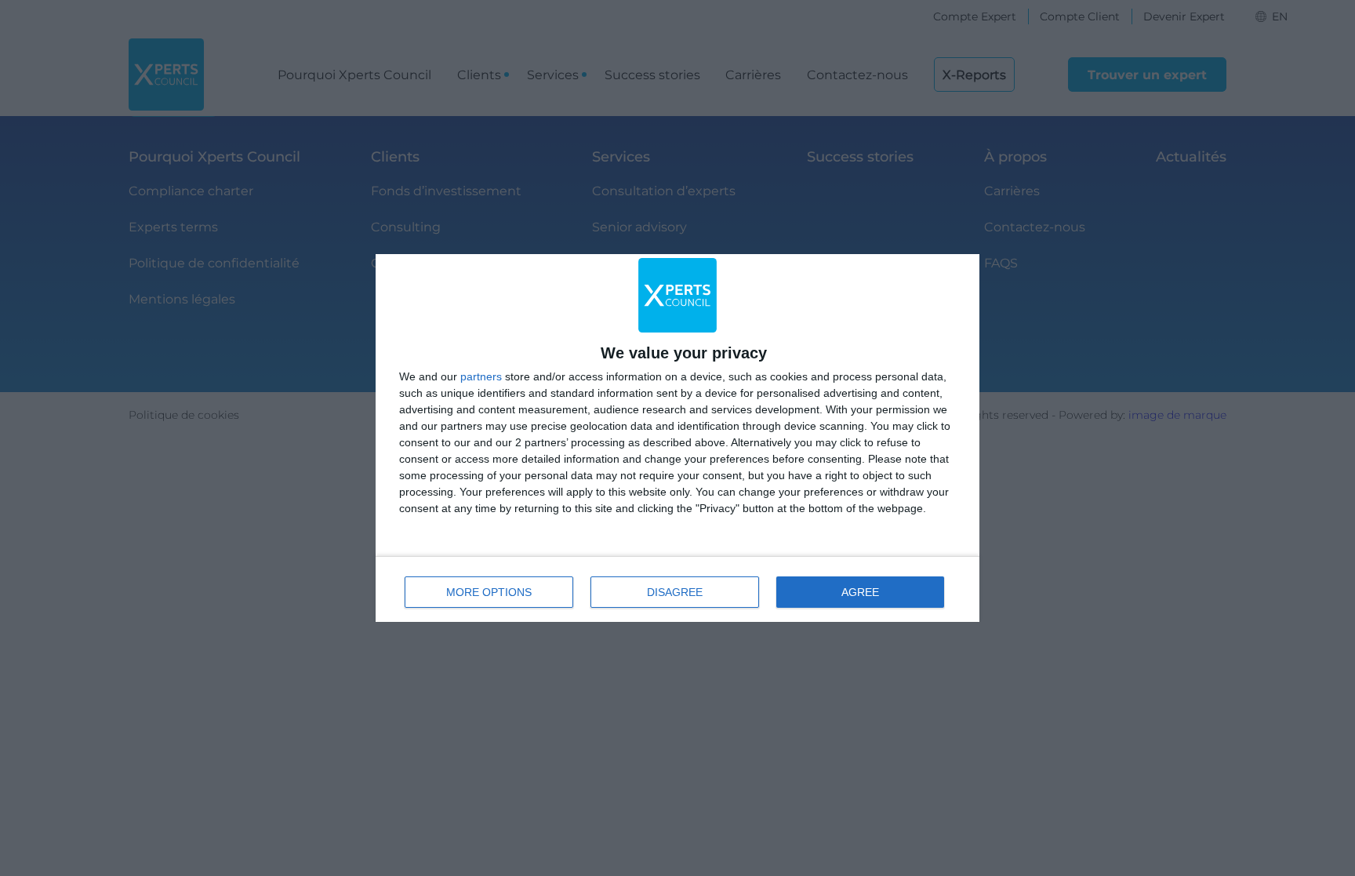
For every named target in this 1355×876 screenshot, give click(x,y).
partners (481, 376)
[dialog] (677, 438)
